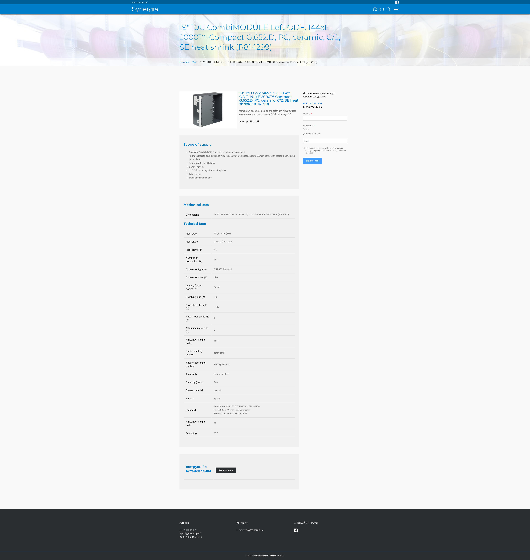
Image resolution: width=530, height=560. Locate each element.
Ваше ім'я (306, 114)
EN (381, 9)
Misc (194, 62)
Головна (184, 62)
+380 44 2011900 (312, 103)
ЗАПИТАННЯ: (308, 125)
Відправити (312, 161)
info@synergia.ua (139, 2)
